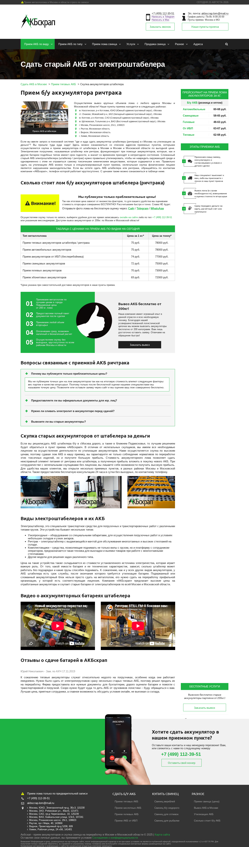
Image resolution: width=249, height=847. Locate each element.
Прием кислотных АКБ (128, 807)
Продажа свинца (155, 44)
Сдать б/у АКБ (124, 794)
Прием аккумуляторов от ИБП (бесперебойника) (53, 256)
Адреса (198, 44)
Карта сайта (162, 834)
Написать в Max (160, 19)
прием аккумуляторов (47, 834)
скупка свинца (73, 834)
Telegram (142, 208)
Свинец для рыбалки (166, 820)
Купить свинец (165, 794)
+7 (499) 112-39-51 (163, 13)
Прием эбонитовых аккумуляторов (44, 277)
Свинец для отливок (166, 814)
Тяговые (188, 134)
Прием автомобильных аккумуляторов (47, 249)
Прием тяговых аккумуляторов (42, 242)
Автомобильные (194, 109)
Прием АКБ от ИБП (126, 820)
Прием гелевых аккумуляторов (42, 270)
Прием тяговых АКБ (126, 801)
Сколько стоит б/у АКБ (207, 820)
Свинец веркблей (164, 801)
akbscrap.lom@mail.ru (214, 13)
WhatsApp (157, 208)
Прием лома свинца (104, 44)
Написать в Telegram (163, 16)
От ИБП (188, 128)
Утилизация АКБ (203, 814)
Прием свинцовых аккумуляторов (44, 263)
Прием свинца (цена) (206, 801)
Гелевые (188, 121)
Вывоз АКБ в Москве (206, 807)
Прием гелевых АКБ (127, 814)
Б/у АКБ (192, 102)
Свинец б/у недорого (166, 807)
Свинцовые (191, 115)
